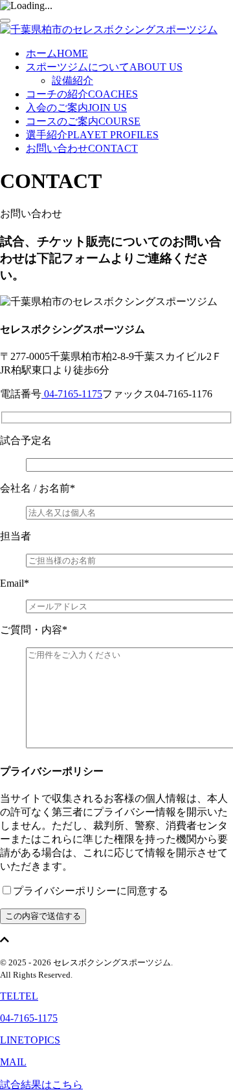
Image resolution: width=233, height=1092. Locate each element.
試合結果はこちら (41, 1084)
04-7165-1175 (71, 393)
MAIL (13, 1061)
